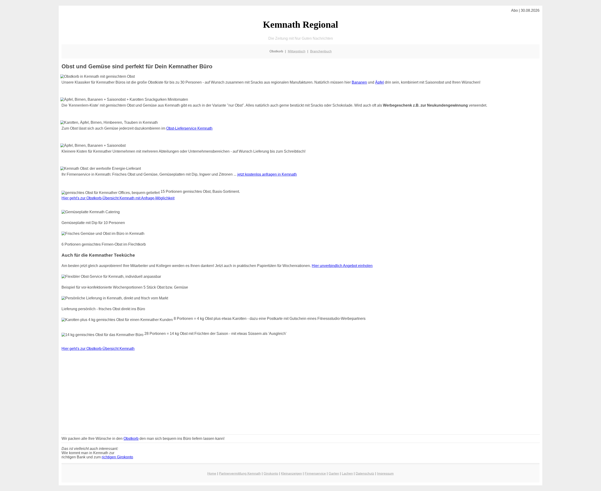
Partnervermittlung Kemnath (240, 473)
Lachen (347, 473)
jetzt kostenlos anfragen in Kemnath (267, 174)
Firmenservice (315, 473)
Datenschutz (365, 473)
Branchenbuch (321, 51)
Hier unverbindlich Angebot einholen (342, 266)
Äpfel (379, 82)
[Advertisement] (300, 396)
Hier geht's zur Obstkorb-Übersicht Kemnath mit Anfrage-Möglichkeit (118, 198)
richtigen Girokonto (117, 457)
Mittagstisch (296, 51)
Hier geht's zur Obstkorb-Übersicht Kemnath (98, 349)
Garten (334, 473)
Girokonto (271, 473)
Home (211, 473)
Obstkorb (131, 439)
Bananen (359, 82)
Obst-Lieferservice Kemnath (189, 128)
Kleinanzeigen (291, 473)
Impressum (385, 473)
